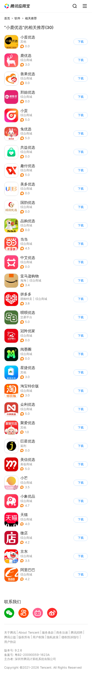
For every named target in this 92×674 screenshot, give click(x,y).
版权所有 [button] (24, 637)
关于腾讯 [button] (10, 632)
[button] (17, 6)
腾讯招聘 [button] (76, 632)
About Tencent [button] (28, 632)
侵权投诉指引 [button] (70, 637)
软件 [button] (17, 18)
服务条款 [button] (48, 632)
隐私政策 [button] (53, 637)
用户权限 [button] (38, 637)
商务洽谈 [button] (62, 632)
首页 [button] (7, 18)
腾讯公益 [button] (10, 637)
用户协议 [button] (10, 642)
